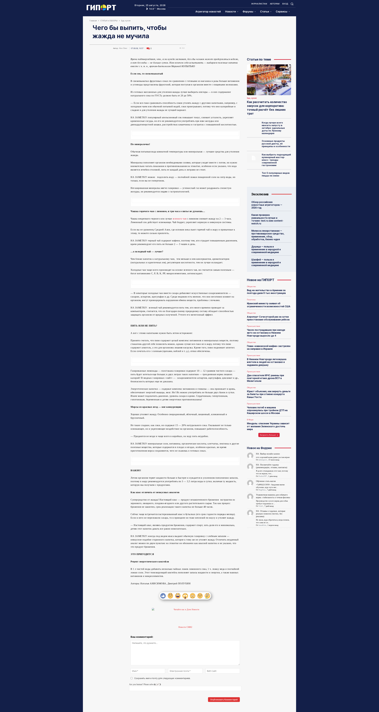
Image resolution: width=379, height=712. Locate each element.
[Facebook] (106, 60)
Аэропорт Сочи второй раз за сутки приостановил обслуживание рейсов (268, 318)
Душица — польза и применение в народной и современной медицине (266, 249)
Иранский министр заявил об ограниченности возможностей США (268, 305)
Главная (93, 20)
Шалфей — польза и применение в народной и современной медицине (266, 262)
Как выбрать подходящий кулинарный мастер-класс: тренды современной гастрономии (276, 160)
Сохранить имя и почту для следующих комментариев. (162, 678)
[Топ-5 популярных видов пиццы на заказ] (253, 176)
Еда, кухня (125, 20)
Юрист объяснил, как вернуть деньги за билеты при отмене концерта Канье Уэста (268, 394)
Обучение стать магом (266, 481)
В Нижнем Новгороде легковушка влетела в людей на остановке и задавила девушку (266, 362)
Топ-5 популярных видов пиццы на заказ (276, 174)
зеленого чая (179, 218)
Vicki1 (260, 506)
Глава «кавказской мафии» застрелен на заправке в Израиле (268, 347)
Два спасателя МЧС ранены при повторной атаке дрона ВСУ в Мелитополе (265, 378)
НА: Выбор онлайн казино (268, 454)
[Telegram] (99, 60)
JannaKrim (262, 525)
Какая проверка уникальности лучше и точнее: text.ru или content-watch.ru (267, 219)
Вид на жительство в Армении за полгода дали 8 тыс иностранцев (266, 292)
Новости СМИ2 (185, 627)
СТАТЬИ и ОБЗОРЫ (109, 20)
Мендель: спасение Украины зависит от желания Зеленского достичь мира (268, 426)
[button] (292, 3)
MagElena (262, 490)
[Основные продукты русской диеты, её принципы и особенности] (253, 144)
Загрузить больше (268, 435)
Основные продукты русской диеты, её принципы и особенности (276, 144)
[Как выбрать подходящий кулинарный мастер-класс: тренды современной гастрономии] (253, 157)
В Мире (250, 420)
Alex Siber (123, 48)
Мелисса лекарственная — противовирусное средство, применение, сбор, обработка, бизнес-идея (267, 235)
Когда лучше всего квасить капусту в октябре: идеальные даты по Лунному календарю (273, 128)
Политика (251, 300)
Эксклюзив (260, 194)
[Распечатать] (119, 60)
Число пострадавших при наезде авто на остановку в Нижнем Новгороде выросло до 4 (266, 333)
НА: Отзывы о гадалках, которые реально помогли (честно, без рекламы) (270, 514)
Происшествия (253, 326)
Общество (251, 286)
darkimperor (262, 460)
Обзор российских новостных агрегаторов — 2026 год (266, 205)
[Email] (112, 60)
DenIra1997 (262, 476)
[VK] (92, 60)
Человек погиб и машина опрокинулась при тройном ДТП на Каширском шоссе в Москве (267, 410)
